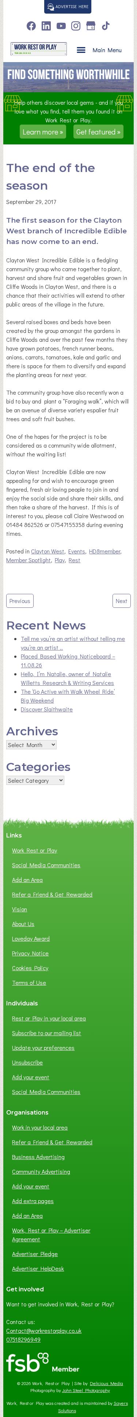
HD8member (104, 551)
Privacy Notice (30, 953)
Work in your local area (40, 1127)
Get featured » (98, 131)
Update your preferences (43, 1047)
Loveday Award (31, 938)
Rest (74, 560)
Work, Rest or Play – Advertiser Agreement (51, 1234)
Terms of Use (29, 982)
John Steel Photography (86, 1390)
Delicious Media (106, 1383)
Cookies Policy (30, 968)
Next (122, 601)
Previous (19, 601)
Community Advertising (41, 1171)
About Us (23, 924)
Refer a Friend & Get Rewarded (52, 894)
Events (76, 551)
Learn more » (43, 131)
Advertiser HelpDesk (38, 1268)
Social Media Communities (46, 865)
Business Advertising (38, 1156)
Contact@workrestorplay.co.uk (43, 1330)
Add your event (30, 1077)
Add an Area (27, 879)
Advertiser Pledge (35, 1254)
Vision (19, 909)
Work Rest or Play (34, 850)
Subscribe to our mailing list (46, 1033)
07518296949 (23, 1339)
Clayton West (47, 551)
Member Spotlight (28, 560)
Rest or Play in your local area (49, 1018)
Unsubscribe (27, 1062)
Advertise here (71, 6)
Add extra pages (33, 1201)
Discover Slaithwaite (47, 709)
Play (60, 560)
